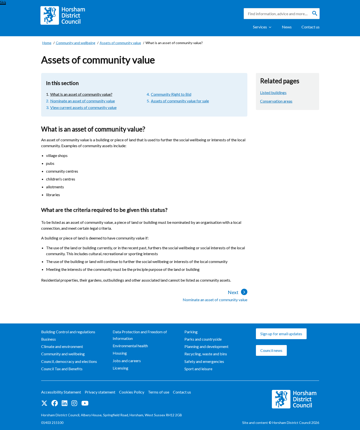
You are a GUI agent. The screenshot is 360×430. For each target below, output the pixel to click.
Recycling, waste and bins (205, 353)
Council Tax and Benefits (62, 368)
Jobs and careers (127, 360)
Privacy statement (100, 392)
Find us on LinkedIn (65, 403)
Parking (191, 331)
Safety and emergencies (204, 361)
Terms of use (158, 392)
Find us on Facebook (54, 403)
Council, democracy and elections (69, 361)
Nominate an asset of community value (82, 100)
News (287, 26)
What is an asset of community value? (81, 94)
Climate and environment (62, 346)
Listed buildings (273, 92)
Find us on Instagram (74, 403)
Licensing (120, 368)
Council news (271, 350)
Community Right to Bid (171, 94)
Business (48, 339)
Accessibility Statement (61, 392)
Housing (120, 353)
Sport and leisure (198, 368)
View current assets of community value (83, 107)
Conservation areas (276, 101)
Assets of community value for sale (180, 100)
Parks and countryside (203, 339)
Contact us (310, 26)
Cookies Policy (131, 392)
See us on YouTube (84, 403)
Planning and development (206, 346)
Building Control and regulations (68, 331)
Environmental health (130, 345)
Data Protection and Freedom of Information (140, 335)
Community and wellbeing (63, 353)
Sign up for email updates (281, 333)
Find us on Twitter (44, 403)
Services (260, 26)
